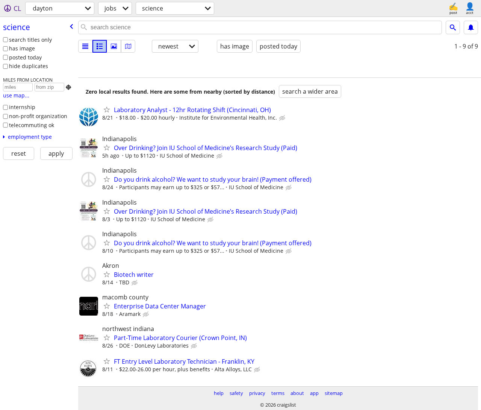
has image (22, 48)
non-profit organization (38, 116)
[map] (128, 46)
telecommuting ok (31, 125)
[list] (85, 46)
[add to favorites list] (106, 109)
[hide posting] (282, 118)
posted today (25, 57)
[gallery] (114, 46)
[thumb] (99, 46)
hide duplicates (28, 66)
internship (22, 107)
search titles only (30, 39)
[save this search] (471, 27)
